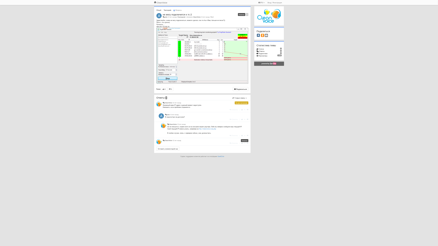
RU (262, 2)
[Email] (266, 35)
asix (166, 17)
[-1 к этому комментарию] (247, 110)
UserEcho (221, 156)
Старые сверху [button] (239, 98)
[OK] (262, 35)
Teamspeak (167, 10)
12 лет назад (177, 103)
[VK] (258, 35)
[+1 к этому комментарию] (242, 110)
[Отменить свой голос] (244, 110)
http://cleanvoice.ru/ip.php (207, 129)
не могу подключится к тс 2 (177, 14)
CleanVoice (197, 17)
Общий (158, 10)
